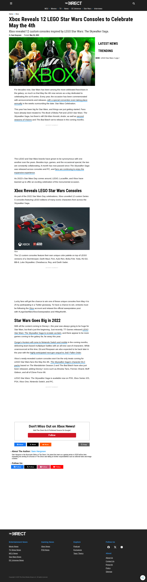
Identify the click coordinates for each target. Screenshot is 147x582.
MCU (46, 8)
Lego (116, 58)
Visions (28, 120)
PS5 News (45, 550)
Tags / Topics (78, 553)
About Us (109, 558)
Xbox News (45, 546)
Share (21, 444)
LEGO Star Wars (107, 58)
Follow (18, 467)
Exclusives (78, 550)
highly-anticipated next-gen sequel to (55, 353)
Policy (108, 568)
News (66, 8)
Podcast (77, 546)
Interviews (98, 8)
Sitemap (109, 572)
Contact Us (110, 561)
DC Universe (76, 8)
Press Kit (109, 565)
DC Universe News (16, 560)
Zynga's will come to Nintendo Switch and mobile (40, 342)
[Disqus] (52, 500)
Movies (54, 8)
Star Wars (87, 8)
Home (11, 14)
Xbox (17, 14)
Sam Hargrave (16, 35)
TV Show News (15, 550)
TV (60, 8)
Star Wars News (15, 557)
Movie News (13, 546)
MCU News (13, 553)
